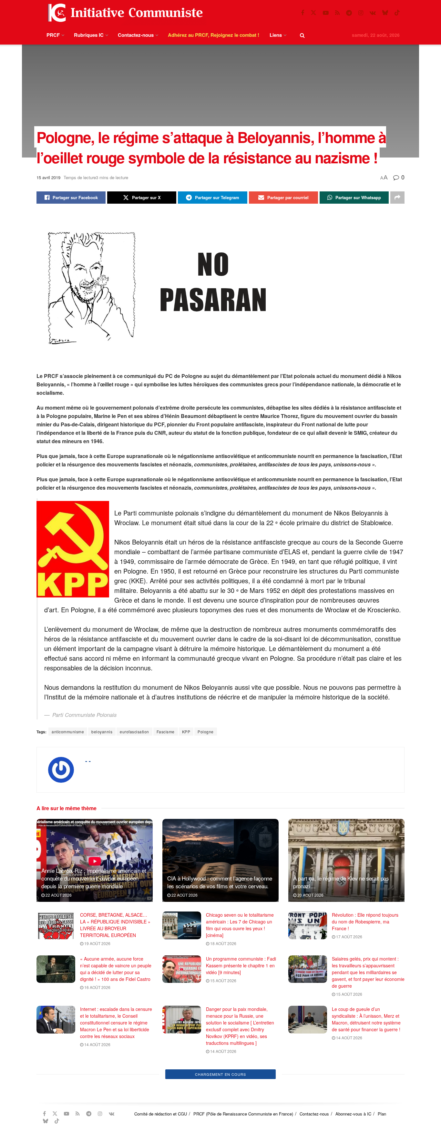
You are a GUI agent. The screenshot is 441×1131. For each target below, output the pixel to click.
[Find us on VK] (373, 12)
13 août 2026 (96, 1088)
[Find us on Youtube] (326, 12)
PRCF (53, 34)
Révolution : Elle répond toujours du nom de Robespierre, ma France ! (365, 922)
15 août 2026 (222, 980)
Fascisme (166, 731)
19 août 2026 (96, 943)
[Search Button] (302, 35)
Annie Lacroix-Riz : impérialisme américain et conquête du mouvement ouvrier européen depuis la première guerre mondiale (93, 878)
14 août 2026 (96, 1044)
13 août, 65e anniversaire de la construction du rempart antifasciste (112, 1073)
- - (88, 761)
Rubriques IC (89, 34)
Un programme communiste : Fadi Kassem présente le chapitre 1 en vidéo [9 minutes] (241, 965)
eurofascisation (134, 731)
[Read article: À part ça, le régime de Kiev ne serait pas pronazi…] (346, 860)
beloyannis (101, 731)
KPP (186, 731)
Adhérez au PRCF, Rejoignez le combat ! (213, 34)
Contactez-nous (136, 34)
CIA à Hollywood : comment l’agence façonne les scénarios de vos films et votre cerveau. (219, 882)
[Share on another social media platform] (397, 197)
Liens (276, 34)
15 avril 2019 (48, 177)
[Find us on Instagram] (360, 12)
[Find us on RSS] (337, 12)
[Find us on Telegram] (349, 12)
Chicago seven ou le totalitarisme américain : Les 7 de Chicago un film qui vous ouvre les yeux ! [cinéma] (240, 925)
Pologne (206, 731)
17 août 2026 (348, 936)
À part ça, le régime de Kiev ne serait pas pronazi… (341, 882)
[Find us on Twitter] (313, 12)
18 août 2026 (222, 943)
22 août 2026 (58, 895)
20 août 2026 (309, 895)
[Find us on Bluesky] (385, 12)
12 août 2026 (348, 1122)
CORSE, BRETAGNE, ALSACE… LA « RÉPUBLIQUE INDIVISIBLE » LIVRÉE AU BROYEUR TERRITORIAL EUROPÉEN (115, 925)
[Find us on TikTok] (397, 12)
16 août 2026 (96, 987)
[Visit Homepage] (124, 12)
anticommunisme (68, 731)
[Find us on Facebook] (302, 12)
